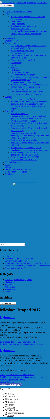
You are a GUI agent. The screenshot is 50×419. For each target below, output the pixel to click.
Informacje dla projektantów (22, 50)
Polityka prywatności (19, 19)
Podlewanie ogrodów (20, 89)
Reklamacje (16, 70)
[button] (11, 384)
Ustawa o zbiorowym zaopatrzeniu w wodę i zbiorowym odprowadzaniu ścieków (29, 32)
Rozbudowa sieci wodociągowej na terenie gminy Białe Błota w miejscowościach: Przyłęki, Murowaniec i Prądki (29, 118)
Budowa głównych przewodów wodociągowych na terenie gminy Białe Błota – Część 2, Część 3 (30, 135)
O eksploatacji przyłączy (21, 79)
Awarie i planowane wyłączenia (18, 12)
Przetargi (9, 111)
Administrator (10, 344)
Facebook (9, 174)
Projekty (8, 96)
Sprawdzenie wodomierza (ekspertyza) (27, 92)
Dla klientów (10, 43)
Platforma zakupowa (19, 113)
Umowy (14, 65)
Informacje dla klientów (21, 48)
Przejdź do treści (7, 382)
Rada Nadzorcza (18, 24)
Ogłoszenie (7, 317)
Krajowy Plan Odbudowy (16, 261)
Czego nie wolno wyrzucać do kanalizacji (28, 45)
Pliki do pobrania (18, 53)
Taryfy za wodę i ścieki (20, 72)
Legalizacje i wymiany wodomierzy (26, 94)
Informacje (9, 14)
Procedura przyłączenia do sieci (24, 60)
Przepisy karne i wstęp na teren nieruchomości (30, 77)
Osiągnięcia (10, 38)
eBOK (8, 167)
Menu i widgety (7, 5)
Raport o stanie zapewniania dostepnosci (28, 16)
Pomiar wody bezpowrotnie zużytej (26, 87)
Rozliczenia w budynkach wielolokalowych (29, 84)
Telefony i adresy (12, 162)
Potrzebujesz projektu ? (15, 268)
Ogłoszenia (10, 287)
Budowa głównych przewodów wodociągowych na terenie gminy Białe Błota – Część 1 (30, 142)
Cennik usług (16, 62)
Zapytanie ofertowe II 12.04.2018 (25, 157)
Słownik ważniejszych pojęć (23, 75)
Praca (13, 36)
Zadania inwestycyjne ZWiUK (24, 99)
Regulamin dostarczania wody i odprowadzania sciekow (24, 27)
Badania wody (11, 41)
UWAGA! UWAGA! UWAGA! (19, 258)
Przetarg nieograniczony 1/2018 (24, 152)
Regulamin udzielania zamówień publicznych (30, 150)
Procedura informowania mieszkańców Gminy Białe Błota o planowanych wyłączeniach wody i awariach (27, 264)
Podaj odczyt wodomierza (16, 172)
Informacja (9, 256)
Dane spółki (16, 21)
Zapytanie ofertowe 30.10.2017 (24, 159)
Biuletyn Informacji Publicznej (18, 169)
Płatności (14, 67)
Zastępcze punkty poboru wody (24, 82)
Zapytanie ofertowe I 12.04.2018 (24, 155)
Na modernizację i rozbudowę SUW (26, 147)
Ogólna (8, 284)
